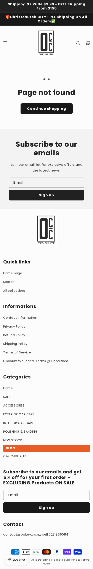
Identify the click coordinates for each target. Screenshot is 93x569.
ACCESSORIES (14, 405)
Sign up (46, 195)
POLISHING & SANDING (20, 431)
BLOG (10, 448)
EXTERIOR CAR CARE (18, 414)
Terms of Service (17, 352)
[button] (5, 43)
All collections (14, 290)
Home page (12, 273)
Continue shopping (46, 108)
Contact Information (20, 317)
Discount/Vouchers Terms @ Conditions (36, 361)
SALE (6, 397)
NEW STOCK (12, 440)
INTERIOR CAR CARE (18, 423)
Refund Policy (14, 335)
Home (8, 388)
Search (9, 282)
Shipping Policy (15, 344)
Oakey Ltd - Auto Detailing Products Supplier (45, 559)
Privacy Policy (14, 326)
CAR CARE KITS (14, 456)
